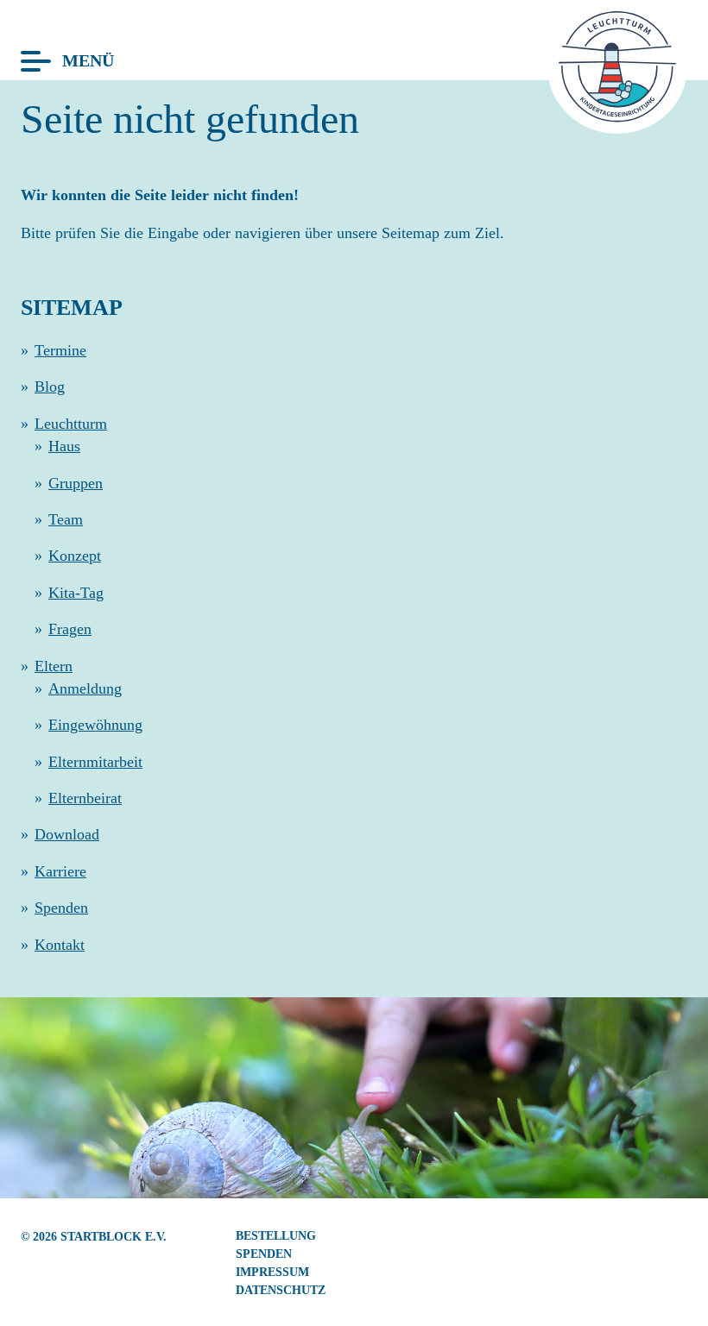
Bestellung (276, 1235)
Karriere (60, 871)
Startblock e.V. (113, 1236)
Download (67, 834)
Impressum (272, 1272)
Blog (50, 386)
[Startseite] (617, 117)
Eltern (54, 666)
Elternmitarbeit (95, 761)
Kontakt (60, 944)
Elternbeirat (85, 798)
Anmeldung (85, 688)
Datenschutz (281, 1290)
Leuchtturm (71, 423)
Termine (60, 350)
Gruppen (75, 483)
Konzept (74, 555)
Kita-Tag (76, 592)
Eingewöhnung (95, 724)
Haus (64, 446)
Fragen (70, 629)
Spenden (61, 907)
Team (65, 519)
